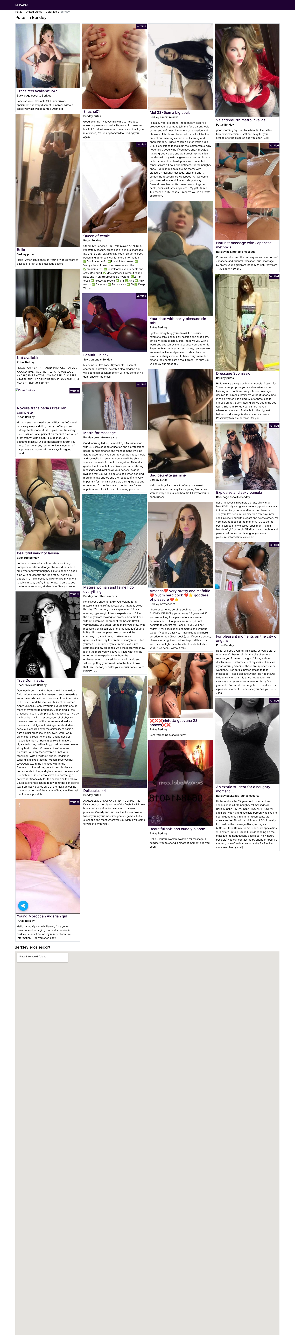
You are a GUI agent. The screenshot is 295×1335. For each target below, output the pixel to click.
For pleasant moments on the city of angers (247, 638)
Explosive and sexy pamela (239, 492)
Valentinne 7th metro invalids (240, 120)
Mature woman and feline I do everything (108, 589)
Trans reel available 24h (37, 91)
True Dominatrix (30, 680)
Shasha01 (91, 111)
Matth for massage (99, 433)
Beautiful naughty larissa (38, 553)
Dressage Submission (234, 373)
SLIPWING (21, 4)
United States (34, 11)
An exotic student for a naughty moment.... (243, 789)
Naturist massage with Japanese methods (244, 245)
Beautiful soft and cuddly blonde (177, 829)
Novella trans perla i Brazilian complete (41, 410)
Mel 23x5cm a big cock (170, 112)
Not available (28, 358)
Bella (21, 250)
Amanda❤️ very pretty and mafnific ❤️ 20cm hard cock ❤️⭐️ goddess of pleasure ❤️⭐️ (180, 595)
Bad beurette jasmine (168, 475)
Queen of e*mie (96, 236)
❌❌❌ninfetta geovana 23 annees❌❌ (173, 722)
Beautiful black (96, 355)
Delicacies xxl (94, 790)
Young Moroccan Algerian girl (42, 916)
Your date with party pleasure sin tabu (178, 321)
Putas (18, 11)
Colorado (51, 11)
